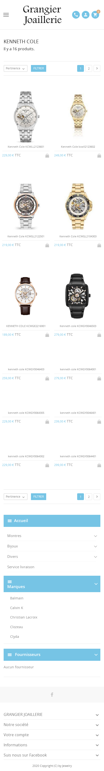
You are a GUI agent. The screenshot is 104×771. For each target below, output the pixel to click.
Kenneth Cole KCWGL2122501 (26, 236)
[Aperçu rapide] (48, 506)
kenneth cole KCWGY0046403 (26, 369)
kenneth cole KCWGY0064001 (78, 369)
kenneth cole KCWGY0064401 (78, 456)
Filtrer (38, 68)
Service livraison (20, 566)
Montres (14, 535)
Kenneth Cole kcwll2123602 (78, 146)
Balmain (16, 598)
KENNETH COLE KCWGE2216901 (26, 326)
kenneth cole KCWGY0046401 (78, 413)
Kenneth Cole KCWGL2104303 (78, 236)
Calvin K (16, 607)
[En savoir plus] (56, 506)
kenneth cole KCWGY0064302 (26, 456)
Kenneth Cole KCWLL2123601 (26, 146)
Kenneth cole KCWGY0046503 (78, 326)
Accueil (21, 520)
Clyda (14, 636)
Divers (12, 556)
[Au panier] (47, 155)
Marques (16, 586)
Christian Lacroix (23, 617)
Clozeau (16, 627)
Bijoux (12, 546)
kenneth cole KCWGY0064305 (26, 413)
